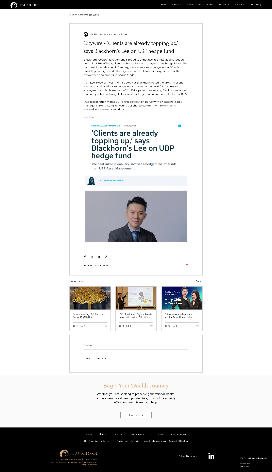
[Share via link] (105, 256)
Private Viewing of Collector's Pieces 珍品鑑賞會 (88, 316)
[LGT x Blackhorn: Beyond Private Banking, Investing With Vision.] (136, 298)
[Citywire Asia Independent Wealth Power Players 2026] (182, 298)
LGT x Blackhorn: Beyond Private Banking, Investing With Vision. (135, 315)
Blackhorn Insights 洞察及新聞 (84, 14)
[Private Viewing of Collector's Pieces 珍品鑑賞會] (90, 298)
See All (199, 281)
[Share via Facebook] (85, 256)
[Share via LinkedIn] (98, 256)
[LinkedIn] (211, 456)
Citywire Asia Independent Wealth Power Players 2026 (179, 315)
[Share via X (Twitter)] (92, 256)
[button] (206, 4)
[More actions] (186, 34)
